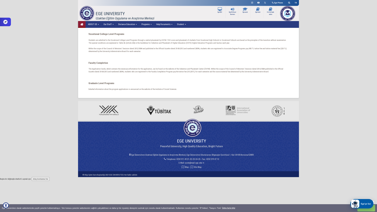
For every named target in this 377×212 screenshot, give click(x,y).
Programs (146, 24)
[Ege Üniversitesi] (288, 2)
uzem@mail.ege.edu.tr (194, 163)
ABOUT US (92, 24)
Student (181, 24)
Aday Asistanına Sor (40, 179)
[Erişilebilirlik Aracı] (6, 205)
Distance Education (126, 24)
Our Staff (108, 24)
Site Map (197, 167)
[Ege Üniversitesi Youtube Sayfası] (258, 2)
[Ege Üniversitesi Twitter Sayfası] (266, 2)
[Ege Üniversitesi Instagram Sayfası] (252, 2)
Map (187, 167)
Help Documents (163, 24)
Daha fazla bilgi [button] (228, 208)
